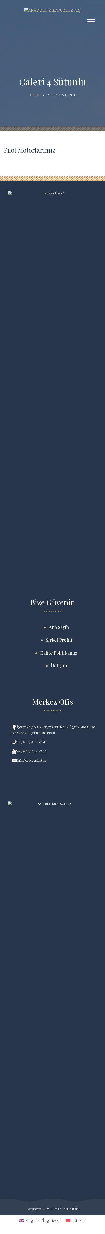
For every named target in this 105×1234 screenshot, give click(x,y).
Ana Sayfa (59, 627)
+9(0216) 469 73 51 (32, 751)
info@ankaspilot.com (33, 760)
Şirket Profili (59, 640)
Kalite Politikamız (58, 653)
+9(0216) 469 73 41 (32, 742)
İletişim (59, 666)
